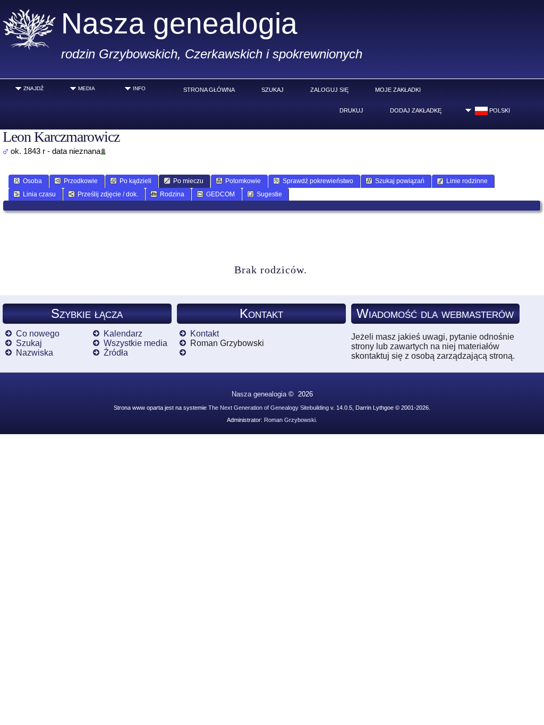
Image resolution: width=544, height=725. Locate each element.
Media (86, 88)
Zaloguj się (329, 90)
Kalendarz (123, 333)
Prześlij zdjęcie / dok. (108, 194)
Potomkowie (243, 181)
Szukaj (272, 90)
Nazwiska (34, 352)
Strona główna (209, 90)
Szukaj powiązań (399, 181)
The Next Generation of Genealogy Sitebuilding (268, 407)
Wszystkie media (135, 343)
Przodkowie (81, 181)
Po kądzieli (135, 181)
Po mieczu (188, 181)
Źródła (116, 352)
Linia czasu (39, 194)
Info (139, 88)
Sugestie (269, 194)
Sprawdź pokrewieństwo (318, 181)
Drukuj (351, 110)
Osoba (32, 181)
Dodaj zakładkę (415, 110)
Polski (499, 110)
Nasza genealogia (179, 23)
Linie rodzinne (467, 181)
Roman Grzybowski (290, 420)
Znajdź (33, 88)
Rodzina (172, 194)
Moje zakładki (398, 90)
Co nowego (38, 333)
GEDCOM (220, 194)
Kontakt (204, 333)
